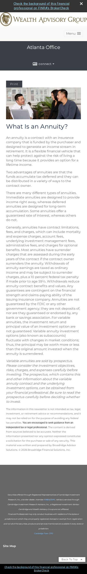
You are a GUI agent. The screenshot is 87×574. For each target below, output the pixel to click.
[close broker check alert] (81, 3)
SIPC (53, 499)
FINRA (47, 499)
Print (14, 84)
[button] (73, 33)
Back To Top (70, 559)
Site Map (9, 546)
